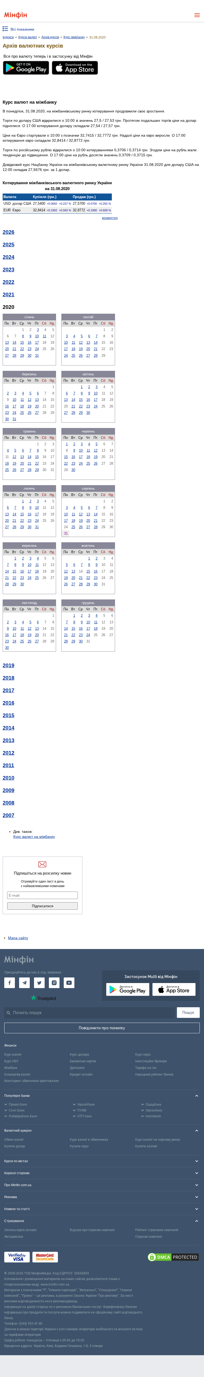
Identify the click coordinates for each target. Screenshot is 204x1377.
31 (37, 356)
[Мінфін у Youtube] (69, 982)
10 (37, 336)
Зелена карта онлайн (20, 1230)
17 (37, 343)
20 (7, 349)
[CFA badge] (72, 1258)
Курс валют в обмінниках (89, 1139)
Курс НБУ (11, 1061)
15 (22, 343)
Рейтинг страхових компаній (156, 1230)
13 (7, 343)
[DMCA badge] (173, 1258)
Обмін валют (14, 1139)
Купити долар (14, 1146)
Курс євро (142, 1054)
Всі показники (22, 29)
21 (14, 349)
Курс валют (13, 1054)
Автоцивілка (13, 1237)
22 (22, 349)
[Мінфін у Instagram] (54, 982)
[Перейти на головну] (15, 15)
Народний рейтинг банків (154, 1074)
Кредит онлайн (81, 1074)
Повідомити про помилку (102, 1028)
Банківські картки (83, 1061)
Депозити (77, 1068)
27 (7, 356)
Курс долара (79, 1054)
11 (44, 336)
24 (37, 349)
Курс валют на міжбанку (34, 836)
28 (14, 356)
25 (73, 356)
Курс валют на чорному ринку (157, 1139)
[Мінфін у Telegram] (24, 982)
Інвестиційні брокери (151, 1061)
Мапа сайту (18, 938)
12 (81, 343)
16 (29, 343)
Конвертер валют (17, 1074)
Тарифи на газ (145, 1068)
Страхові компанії (148, 1237)
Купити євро (79, 1146)
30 (29, 356)
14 (14, 343)
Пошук (188, 1012)
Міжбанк (10, 1068)
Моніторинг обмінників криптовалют (31, 1081)
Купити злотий (146, 1146)
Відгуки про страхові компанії (92, 1230)
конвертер (110, 218)
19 (81, 349)
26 (81, 356)
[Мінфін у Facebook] (9, 982)
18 (73, 349)
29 (22, 356)
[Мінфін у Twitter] (39, 982)
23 (29, 349)
